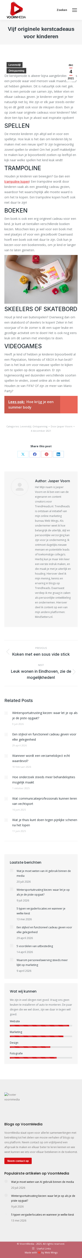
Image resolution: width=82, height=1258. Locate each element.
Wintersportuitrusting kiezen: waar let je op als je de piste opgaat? (45, 715)
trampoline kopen (16, 181)
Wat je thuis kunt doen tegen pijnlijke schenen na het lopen (44, 822)
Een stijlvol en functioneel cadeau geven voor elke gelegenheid (44, 737)
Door (61, 426)
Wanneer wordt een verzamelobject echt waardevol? (41, 758)
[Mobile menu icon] (75, 10)
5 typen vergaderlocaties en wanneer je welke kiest (41, 911)
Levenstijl (15, 64)
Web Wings (51, 1252)
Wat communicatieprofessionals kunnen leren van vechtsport (44, 801)
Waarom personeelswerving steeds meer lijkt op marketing (42, 962)
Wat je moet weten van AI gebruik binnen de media (44, 873)
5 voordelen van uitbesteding (35, 946)
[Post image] (6, 713)
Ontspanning (16, 70)
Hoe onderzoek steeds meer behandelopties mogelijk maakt (43, 779)
